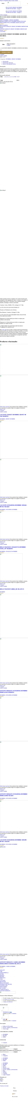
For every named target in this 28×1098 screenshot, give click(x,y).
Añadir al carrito (6, 52)
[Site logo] (14, 5)
